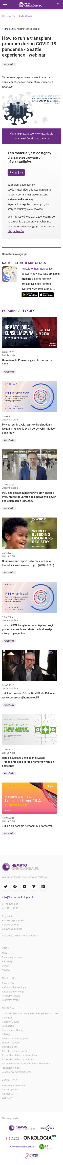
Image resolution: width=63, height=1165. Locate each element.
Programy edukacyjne (13, 1085)
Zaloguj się (16, 172)
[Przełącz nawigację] (5, 4)
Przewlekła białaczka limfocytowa (19, 1055)
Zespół (5, 965)
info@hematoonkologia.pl (17, 897)
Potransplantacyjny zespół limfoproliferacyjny (26, 1063)
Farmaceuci (8, 1026)
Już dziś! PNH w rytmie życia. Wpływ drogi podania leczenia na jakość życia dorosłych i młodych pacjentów (28, 629)
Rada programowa (12, 957)
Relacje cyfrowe (10, 1089)
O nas (5, 947)
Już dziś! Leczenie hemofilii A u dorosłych (27, 826)
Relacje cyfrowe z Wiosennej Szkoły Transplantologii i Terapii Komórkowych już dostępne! (28, 761)
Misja (5, 953)
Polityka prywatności (13, 920)
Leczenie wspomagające (15, 1038)
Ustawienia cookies (12, 929)
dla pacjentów (16, 231)
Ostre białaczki (9, 1046)
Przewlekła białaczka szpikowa (18, 1059)
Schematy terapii (10, 1000)
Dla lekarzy (8, 16)
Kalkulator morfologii (13, 991)
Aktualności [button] (9, 64)
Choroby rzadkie (10, 1021)
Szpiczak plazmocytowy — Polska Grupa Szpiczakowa (30, 1013)
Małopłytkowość (10, 1042)
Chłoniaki (7, 1017)
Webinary (7, 1098)
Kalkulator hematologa (35, 268)
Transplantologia (11, 1067)
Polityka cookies (10, 924)
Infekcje (6, 1034)
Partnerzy (7, 961)
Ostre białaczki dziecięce (14, 1051)
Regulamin (7, 916)
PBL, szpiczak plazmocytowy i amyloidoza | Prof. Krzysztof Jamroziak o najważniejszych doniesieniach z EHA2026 (29, 496)
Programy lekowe (11, 995)
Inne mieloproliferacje (13, 1030)
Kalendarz (7, 1093)
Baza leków (8, 983)
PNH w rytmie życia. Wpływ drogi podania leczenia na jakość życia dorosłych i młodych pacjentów (29, 428)
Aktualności (26, 16)
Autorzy (6, 969)
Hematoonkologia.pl (14, 254)
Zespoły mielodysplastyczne (16, 1072)
